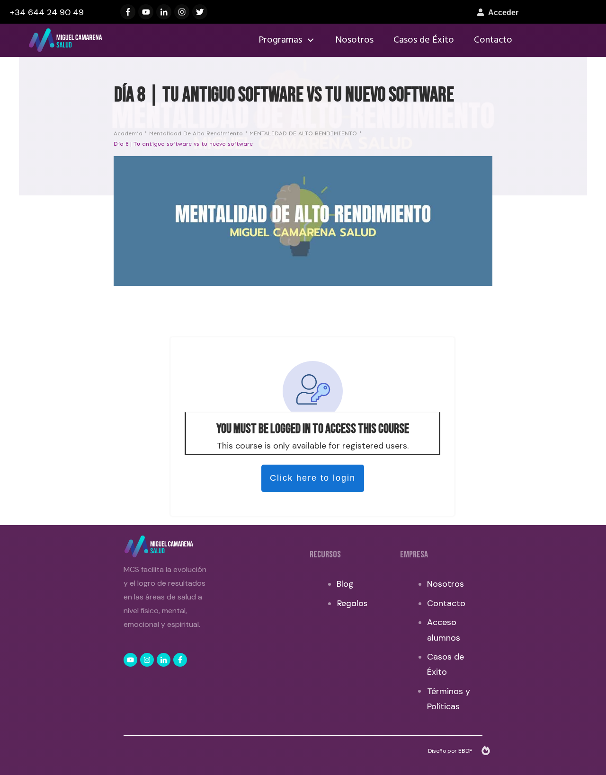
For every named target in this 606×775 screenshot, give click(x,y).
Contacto (446, 603)
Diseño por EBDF (450, 751)
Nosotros (445, 584)
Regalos (352, 603)
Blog (345, 584)
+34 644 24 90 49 (47, 12)
